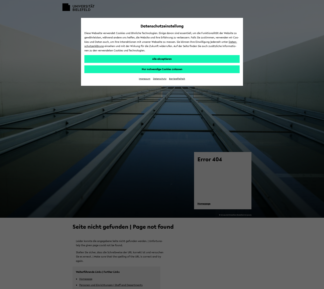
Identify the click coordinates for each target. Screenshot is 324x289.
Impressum (144, 78)
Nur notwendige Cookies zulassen (162, 69)
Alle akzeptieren (162, 59)
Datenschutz (159, 78)
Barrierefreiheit (177, 78)
